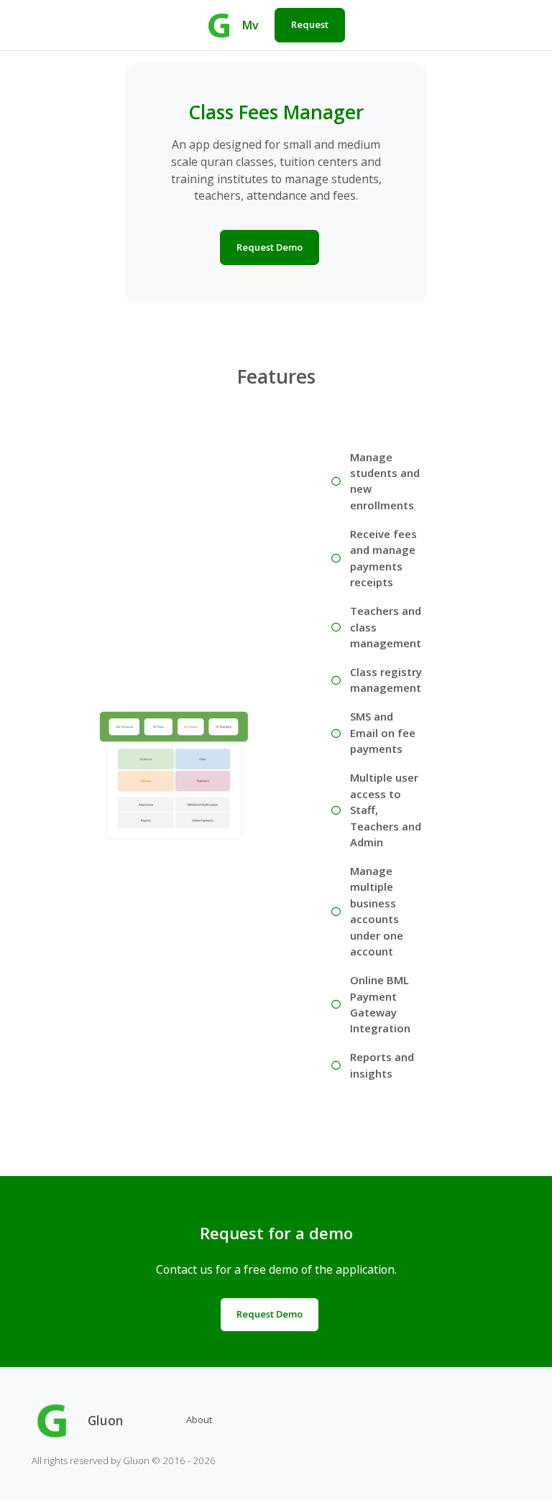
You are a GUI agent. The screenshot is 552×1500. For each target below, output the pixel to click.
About (199, 1419)
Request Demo (269, 247)
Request (309, 24)
